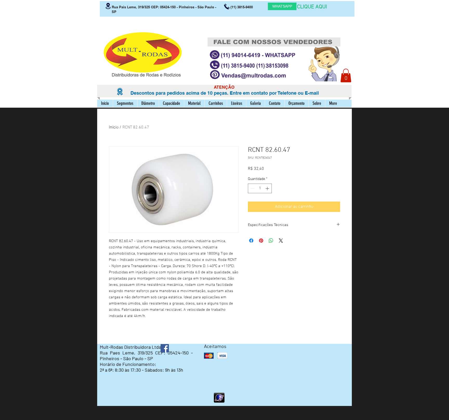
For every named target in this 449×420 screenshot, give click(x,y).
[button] (346, 75)
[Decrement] (252, 188)
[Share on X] (281, 240)
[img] (209, 355)
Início (113, 127)
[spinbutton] (260, 188)
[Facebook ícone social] (165, 348)
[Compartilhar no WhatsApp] (271, 240)
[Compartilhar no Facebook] (251, 240)
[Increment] (268, 188)
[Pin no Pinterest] (261, 240)
